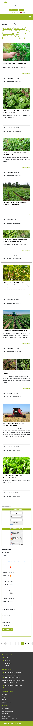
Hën (15, 561)
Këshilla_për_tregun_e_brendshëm (11, 37)
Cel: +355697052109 (10, 683)
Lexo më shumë (26, 73)
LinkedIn (7, 666)
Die (12, 561)
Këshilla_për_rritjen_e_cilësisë (22, 30)
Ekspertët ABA (6, 714)
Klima (22, 37)
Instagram (7, 663)
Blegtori (4, 697)
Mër (22, 561)
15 (31, 643)
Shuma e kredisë (7, 615)
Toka (17, 35)
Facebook (7, 658)
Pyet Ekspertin (6, 702)
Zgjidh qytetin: (6, 552)
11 (19, 643)
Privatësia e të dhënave (9, 719)
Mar (18, 561)
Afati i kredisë (6, 622)
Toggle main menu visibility (30, 17)
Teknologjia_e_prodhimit (19, 28)
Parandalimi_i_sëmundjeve (25, 33)
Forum (4, 699)
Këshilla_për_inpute (7, 30)
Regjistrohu (14, 10)
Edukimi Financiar (7, 711)
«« (1, 643)
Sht (9, 561)
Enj (24, 561)
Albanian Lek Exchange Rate (17, 528)
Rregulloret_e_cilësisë (8, 35)
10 (16, 643)
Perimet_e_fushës (7, 28)
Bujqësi (4, 694)
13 (25, 643)
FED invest (5, 709)
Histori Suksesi (6, 716)
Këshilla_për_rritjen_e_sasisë (10, 33)
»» (9, 646)
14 (28, 643)
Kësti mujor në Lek (7, 629)
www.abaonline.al (9, 688)
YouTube (7, 660)
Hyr (22, 10)
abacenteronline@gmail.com (13, 685)
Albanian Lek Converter (17, 509)
